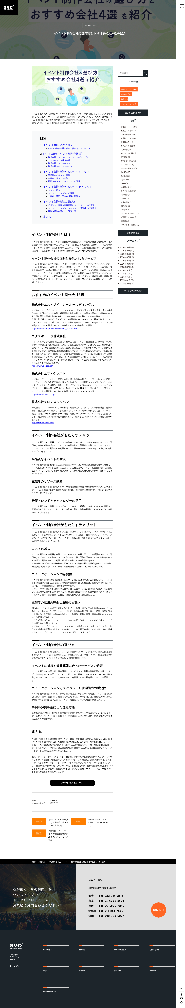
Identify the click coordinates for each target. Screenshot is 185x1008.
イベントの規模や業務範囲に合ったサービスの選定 (71, 205)
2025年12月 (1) (126, 273)
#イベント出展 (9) (128, 153)
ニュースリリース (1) (129, 104)
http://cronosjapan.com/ (43, 422)
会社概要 (82, 970)
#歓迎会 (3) (126, 194)
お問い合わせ (158, 910)
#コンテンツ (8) (127, 164)
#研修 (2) (125, 209)
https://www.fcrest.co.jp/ (43, 394)
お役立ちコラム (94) (129, 89)
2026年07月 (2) (127, 250)
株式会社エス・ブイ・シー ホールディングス (68, 157)
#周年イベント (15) (129, 138)
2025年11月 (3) (126, 277)
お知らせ (117, 970)
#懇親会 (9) (126, 157)
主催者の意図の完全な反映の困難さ (64, 196)
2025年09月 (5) (127, 283)
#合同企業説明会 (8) (129, 168)
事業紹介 (82, 949)
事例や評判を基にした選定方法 (62, 211)
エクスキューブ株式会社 (59, 160)
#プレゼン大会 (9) (128, 161)
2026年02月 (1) (127, 267)
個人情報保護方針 (49, 991)
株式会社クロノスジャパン (60, 166)
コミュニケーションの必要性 (61, 193)
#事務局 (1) (125, 221)
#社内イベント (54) (129, 127)
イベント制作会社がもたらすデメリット (67, 186)
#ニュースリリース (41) (130, 131)
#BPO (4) (124, 183)
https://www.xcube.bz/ (42, 365)
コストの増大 (54, 190)
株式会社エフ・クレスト (59, 163)
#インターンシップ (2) (130, 213)
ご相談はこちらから (72, 783)
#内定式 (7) (126, 172)
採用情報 (153, 970)
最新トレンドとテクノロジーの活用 (64, 181)
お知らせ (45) (126, 94)
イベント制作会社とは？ (58, 144)
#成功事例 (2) (126, 202)
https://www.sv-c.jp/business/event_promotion (54, 328)
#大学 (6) (125, 179)
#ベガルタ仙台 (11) (128, 146)
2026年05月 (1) (127, 257)
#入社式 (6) (126, 176)
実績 (44, 970)
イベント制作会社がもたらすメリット (66, 171)
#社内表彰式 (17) (128, 134)
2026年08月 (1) (127, 247)
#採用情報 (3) (126, 187)
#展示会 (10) (126, 149)
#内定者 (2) (126, 206)
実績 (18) (124, 99)
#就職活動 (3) (126, 198)
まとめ (47, 216)
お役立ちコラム (155, 949)
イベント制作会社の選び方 (59, 201)
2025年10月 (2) (127, 280)
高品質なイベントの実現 (59, 175)
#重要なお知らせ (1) (129, 217)
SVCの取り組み (120, 949)
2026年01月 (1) (126, 270)
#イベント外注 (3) (128, 191)
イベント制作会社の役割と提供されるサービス (69, 148)
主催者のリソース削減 (58, 178)
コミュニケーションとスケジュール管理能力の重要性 (72, 208)
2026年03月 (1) (127, 263)
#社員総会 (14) (127, 142)
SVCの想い (47, 949)
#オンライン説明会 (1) (130, 224)
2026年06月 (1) (127, 254)
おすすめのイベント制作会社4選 (63, 153)
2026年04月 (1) (127, 260)
